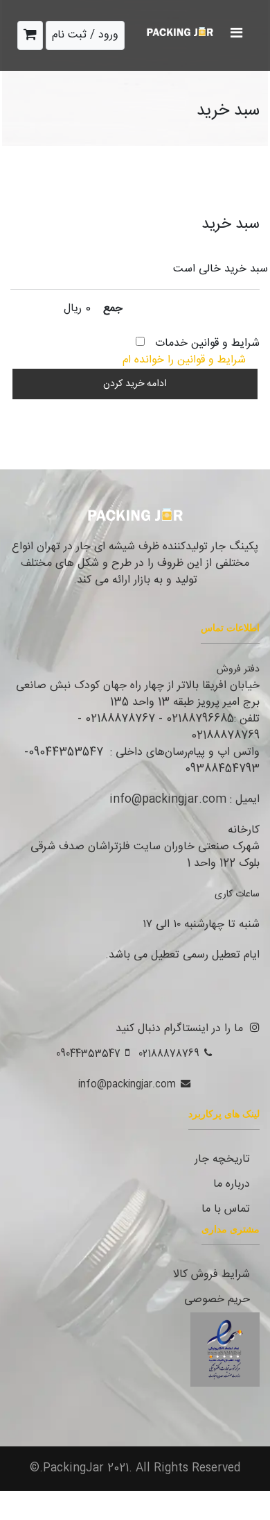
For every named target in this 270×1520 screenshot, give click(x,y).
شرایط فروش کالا (211, 1274)
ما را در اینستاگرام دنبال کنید (179, 1028)
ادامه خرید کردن (135, 384)
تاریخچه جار (222, 1159)
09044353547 (88, 1054)
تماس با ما (225, 1209)
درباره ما (231, 1184)
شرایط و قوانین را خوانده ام (184, 360)
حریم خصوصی (217, 1299)
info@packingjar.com (127, 1084)
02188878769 (168, 1054)
